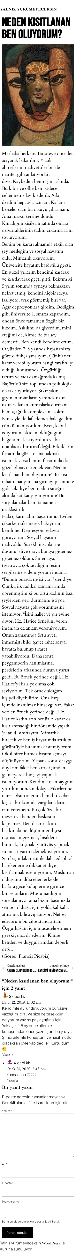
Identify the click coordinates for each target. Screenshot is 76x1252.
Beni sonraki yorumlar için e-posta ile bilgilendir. (31, 1221)
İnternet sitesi (10, 1202)
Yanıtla (7, 1054)
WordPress (51, 1243)
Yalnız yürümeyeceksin (28, 9)
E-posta (7, 1183)
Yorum (7, 1110)
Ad (4, 1164)
